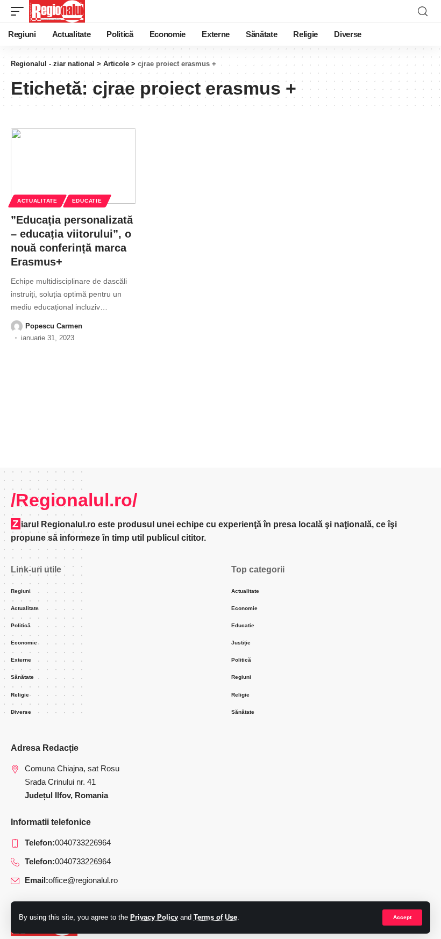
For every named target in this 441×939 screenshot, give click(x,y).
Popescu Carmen (53, 326)
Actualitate (37, 201)
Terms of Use (215, 917)
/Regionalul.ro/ (74, 500)
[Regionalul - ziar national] (57, 11)
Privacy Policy (154, 917)
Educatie (87, 201)
